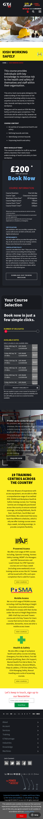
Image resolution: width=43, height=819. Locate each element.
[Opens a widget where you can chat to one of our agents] (35, 815)
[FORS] (24, 714)
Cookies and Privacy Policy (31, 795)
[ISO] (34, 714)
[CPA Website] (27, 714)
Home (4, 63)
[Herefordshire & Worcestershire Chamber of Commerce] (30, 714)
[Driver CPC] (15, 714)
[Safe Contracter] (22, 714)
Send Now (21, 705)
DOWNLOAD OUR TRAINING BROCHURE (21, 276)
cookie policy (29, 811)
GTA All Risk (29, 798)
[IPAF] (4, 714)
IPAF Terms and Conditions (14, 798)
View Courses (21, 582)
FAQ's (37, 798)
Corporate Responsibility (11, 795)
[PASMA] (7, 714)
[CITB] (11, 714)
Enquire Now (16, 458)
